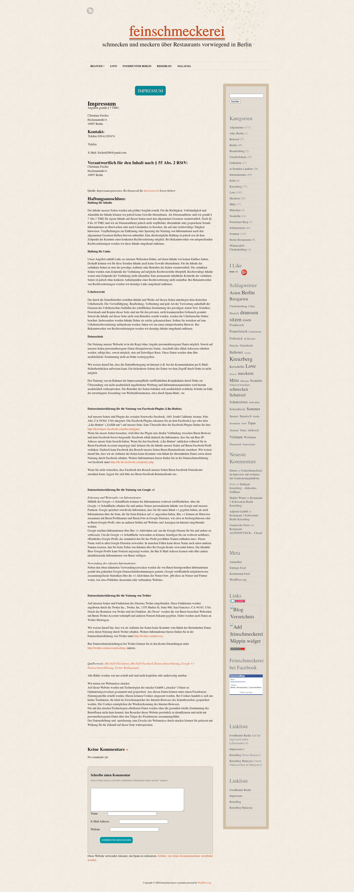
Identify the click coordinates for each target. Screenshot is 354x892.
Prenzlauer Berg (239, 222)
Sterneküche (235, 423)
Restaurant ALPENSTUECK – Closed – (246, 533)
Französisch (238, 331)
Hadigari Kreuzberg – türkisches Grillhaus (243, 488)
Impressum (150, 91)
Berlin (233, 145)
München (235, 210)
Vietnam (236, 436)
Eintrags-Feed (238, 568)
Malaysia (184, 66)
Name (94, 813)
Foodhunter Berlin (137, 66)
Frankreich (237, 325)
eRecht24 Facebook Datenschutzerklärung (155, 663)
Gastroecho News (240, 525)
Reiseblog (164, 66)
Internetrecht (151, 190)
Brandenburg (237, 151)
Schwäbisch (237, 409)
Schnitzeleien (237, 228)
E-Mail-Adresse (100, 821)
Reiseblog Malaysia (241, 761)
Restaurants (242, 687)
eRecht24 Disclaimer (117, 663)
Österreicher (249, 444)
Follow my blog (246, 692)
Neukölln (235, 216)
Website (95, 829)
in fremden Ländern (241, 169)
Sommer (234, 234)
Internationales (238, 175)
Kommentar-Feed (240, 574)
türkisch (253, 430)
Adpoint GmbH (239, 511)
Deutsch (234, 313)
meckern (246, 373)
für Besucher (249, 338)
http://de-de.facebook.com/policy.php (132, 462)
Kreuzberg (236, 186)
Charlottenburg (238, 306)
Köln (232, 180)
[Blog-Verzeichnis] (239, 603)
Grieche (234, 345)
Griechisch (246, 345)
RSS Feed (90, 10)
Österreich (235, 444)
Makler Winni (238, 498)
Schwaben (254, 402)
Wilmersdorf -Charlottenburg (238, 247)
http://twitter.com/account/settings (107, 648)
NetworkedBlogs (237, 676)
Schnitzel (238, 395)
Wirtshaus (250, 437)
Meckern (235, 198)
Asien (235, 293)
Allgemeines (237, 127)
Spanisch (246, 416)
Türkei (243, 430)
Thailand (234, 430)
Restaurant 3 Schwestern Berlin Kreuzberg (246, 501)
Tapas (252, 423)
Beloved (234, 139)
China (251, 306)
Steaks (256, 416)
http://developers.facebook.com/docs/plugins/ (114, 429)
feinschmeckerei (177, 30)
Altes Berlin (237, 133)
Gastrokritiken (255, 687)
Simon (233, 470)
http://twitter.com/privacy (148, 636)
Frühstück (235, 163)
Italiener (236, 352)
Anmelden (236, 562)
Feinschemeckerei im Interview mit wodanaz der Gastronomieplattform (246, 474)
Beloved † (97, 66)
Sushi (244, 423)
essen (247, 319)
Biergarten (239, 299)
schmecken (239, 389)
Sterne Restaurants (240, 240)
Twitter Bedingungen (127, 668)
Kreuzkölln (237, 366)
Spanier (234, 416)
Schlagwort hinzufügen (240, 384)
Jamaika (247, 353)
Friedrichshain (238, 157)
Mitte (233, 204)
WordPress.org (238, 579)
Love (113, 66)
